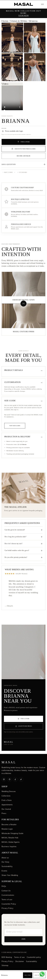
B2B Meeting (7, 957)
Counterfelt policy (34, 957)
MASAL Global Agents (11, 842)
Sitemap (5, 965)
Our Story (5, 862)
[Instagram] (4, 779)
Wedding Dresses (9, 791)
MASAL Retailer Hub (10, 838)
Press (4, 813)
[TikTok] (21, 779)
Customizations (8, 895)
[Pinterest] (9, 779)
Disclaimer (19, 961)
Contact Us (6, 891)
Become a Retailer (23, 156)
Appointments (7, 805)
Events (4, 871)
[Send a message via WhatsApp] (42, 974)
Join (24, 939)
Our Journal (6, 809)
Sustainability (7, 866)
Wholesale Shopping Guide (12, 833)
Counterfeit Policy (9, 904)
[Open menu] (42, 4)
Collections (6, 796)
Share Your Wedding (10, 875)
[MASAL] (23, 4)
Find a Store (6, 800)
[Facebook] (15, 779)
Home (5, 21)
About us (5, 858)
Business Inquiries (9, 846)
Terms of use (7, 900)
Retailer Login (7, 829)
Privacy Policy (7, 908)
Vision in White (19, 21)
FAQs (4, 886)
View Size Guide (14, 425)
